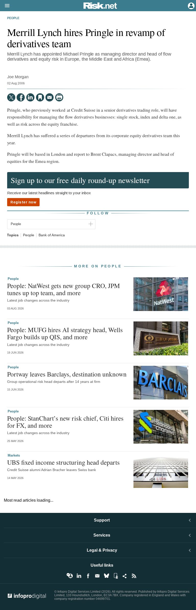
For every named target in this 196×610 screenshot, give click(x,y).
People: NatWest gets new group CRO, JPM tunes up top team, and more (63, 289)
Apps (116, 576)
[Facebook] (21, 97)
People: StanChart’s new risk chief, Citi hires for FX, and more (65, 421)
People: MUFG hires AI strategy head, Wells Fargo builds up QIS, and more (65, 333)
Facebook (88, 576)
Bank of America (52, 235)
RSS (134, 576)
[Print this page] (59, 97)
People (13, 18)
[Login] (190, 5)
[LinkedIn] (30, 97)
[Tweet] (11, 97)
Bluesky (106, 576)
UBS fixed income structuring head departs (63, 462)
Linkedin (79, 576)
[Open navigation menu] (5, 6)
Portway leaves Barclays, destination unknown (67, 374)
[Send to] (49, 97)
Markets (14, 455)
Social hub (125, 576)
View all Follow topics (70, 576)
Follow (98, 213)
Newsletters (97, 576)
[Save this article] (40, 97)
